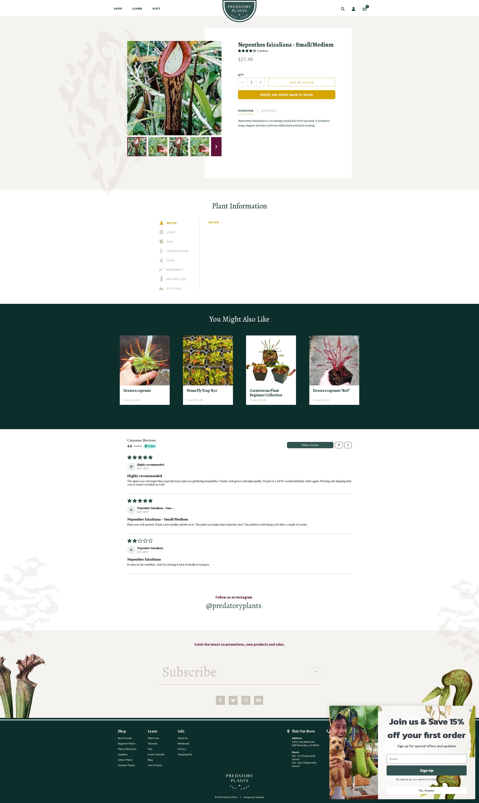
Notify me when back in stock (286, 95)
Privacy (182, 749)
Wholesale (183, 743)
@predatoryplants (234, 605)
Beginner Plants (126, 743)
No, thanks (426, 790)
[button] (247, 50)
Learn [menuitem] (137, 8)
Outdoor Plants (126, 765)
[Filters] (339, 445)
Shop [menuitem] (118, 8)
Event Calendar (156, 754)
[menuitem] (239, 11)
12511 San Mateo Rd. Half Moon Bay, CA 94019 (305, 743)
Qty (240, 75)
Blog (150, 759)
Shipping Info (185, 754)
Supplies (123, 754)
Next (216, 146)
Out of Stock (302, 82)
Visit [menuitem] (156, 8)
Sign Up (426, 770)
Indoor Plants (125, 759)
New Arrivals (125, 738)
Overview (246, 110)
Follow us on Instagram (234, 597)
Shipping (268, 110)
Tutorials (152, 743)
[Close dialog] (470, 710)
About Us (183, 738)
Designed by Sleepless (254, 797)
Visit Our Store (303, 731)
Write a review (310, 445)
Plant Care (153, 738)
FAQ (150, 749)
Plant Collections (127, 749)
